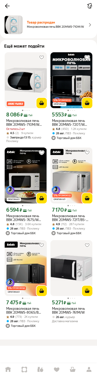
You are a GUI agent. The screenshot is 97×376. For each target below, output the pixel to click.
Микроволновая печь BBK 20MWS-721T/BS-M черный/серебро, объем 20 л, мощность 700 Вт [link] (71, 218)
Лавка (40, 369)
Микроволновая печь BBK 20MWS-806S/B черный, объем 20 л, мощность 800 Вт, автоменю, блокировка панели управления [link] (24, 310)
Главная (8, 369)
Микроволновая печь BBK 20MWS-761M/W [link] (68, 310)
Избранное (57, 369)
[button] (7, 6)
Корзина (73, 369)
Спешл (24, 369)
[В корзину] (41, 103)
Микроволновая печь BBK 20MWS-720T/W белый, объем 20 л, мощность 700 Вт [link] (68, 123)
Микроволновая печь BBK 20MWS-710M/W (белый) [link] (22, 123)
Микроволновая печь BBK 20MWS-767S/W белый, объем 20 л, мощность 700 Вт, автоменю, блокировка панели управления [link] (24, 218)
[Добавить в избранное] (42, 57)
